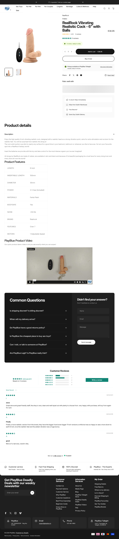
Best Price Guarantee (63, 501)
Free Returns (99, 487)
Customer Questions (63, 498)
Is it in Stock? (99, 493)
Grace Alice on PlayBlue (61, 508)
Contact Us (60, 486)
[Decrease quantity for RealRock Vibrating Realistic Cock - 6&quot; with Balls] (64, 51)
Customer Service (62, 492)
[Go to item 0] (9, 72)
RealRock (65, 15)
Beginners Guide (61, 504)
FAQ (76, 508)
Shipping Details (100, 484)
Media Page (79, 489)
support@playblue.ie (45, 523)
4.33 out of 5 (27, 379)
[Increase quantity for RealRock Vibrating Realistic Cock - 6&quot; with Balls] (72, 51)
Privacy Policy (80, 511)
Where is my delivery (102, 490)
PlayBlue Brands (100, 507)
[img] (10, 395)
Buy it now (88, 59)
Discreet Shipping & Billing (101, 497)
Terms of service (25, 535)
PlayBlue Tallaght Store (81, 496)
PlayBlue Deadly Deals (81, 501)
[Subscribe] (32, 493)
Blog (76, 492)
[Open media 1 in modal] (31, 40)
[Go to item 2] (18, 72)
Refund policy (8, 535)
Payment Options (62, 489)
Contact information (35, 535)
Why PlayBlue (61, 495)
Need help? (110, 75)
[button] (67, 38)
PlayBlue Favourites (101, 501)
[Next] (83, 2)
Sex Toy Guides (100, 504)
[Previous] (36, 2)
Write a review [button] (97, 380)
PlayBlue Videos (81, 505)
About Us (78, 486)
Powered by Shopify (22, 533)
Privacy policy (16, 535)
